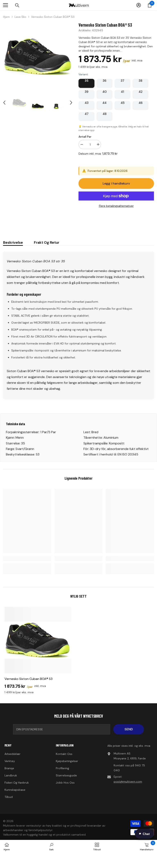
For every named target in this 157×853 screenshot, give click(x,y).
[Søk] (17, 5)
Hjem (6, 17)
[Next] (71, 103)
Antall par (84, 136)
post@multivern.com (128, 781)
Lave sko (20, 17)
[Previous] (4, 103)
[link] (27, 558)
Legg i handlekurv (116, 183)
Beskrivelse (13, 242)
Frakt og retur (46, 242)
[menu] (5, 5)
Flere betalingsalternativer (116, 206)
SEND (128, 729)
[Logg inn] (138, 5)
